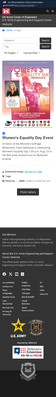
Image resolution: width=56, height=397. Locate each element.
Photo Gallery (28, 192)
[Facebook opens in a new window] (4, 274)
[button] (25, 5)
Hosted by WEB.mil (27, 342)
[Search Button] (46, 11)
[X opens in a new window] (10, 274)
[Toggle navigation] (51, 11)
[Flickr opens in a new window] (22, 274)
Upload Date (30, 52)
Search (45, 40)
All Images (10, 52)
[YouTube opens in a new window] (16, 274)
